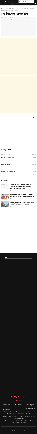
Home (2, 8)
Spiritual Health (7, 175)
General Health (6, 161)
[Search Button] (34, 118)
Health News (5, 164)
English (23, 1)
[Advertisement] (18, 56)
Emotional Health (7, 157)
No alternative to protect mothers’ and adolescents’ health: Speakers (22, 195)
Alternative (5, 154)
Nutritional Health (10, 8)
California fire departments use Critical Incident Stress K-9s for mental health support (21, 186)
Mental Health (6, 168)
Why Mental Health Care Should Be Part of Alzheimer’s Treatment (22, 203)
